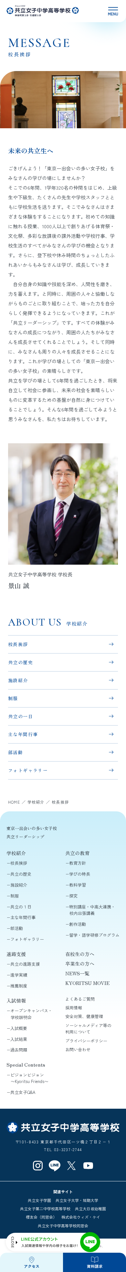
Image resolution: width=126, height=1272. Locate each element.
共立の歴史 (20, 662)
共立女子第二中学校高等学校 (45, 1208)
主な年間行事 (23, 734)
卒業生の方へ (79, 963)
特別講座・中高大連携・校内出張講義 (92, 910)
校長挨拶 (18, 644)
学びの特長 (79, 874)
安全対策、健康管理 (84, 1016)
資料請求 (94, 1266)
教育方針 (77, 863)
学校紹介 (16, 853)
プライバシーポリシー (86, 1041)
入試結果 (18, 1039)
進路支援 (16, 954)
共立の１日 (20, 907)
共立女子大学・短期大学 (77, 1200)
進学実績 (18, 975)
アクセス (31, 1266)
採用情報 (73, 1008)
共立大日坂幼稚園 (90, 1208)
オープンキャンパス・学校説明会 (31, 1013)
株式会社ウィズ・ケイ (80, 1217)
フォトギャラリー (28, 770)
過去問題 (18, 1050)
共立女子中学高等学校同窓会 (63, 1225)
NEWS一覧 (77, 973)
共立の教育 (77, 853)
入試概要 (18, 1028)
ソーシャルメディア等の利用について (88, 1028)
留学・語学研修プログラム (94, 935)
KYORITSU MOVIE (87, 982)
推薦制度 (18, 986)
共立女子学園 (39, 1200)
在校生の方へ (79, 954)
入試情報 (16, 1000)
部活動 (15, 752)
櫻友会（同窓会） (41, 1217)
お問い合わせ (77, 1049)
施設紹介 (18, 680)
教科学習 (77, 885)
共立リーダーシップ (25, 837)
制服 (13, 698)
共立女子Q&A (22, 1092)
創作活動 (77, 924)
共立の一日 (20, 716)
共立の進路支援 (25, 964)
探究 (73, 896)
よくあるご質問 (80, 999)
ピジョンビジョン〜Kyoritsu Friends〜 (29, 1078)
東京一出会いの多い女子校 (31, 828)
